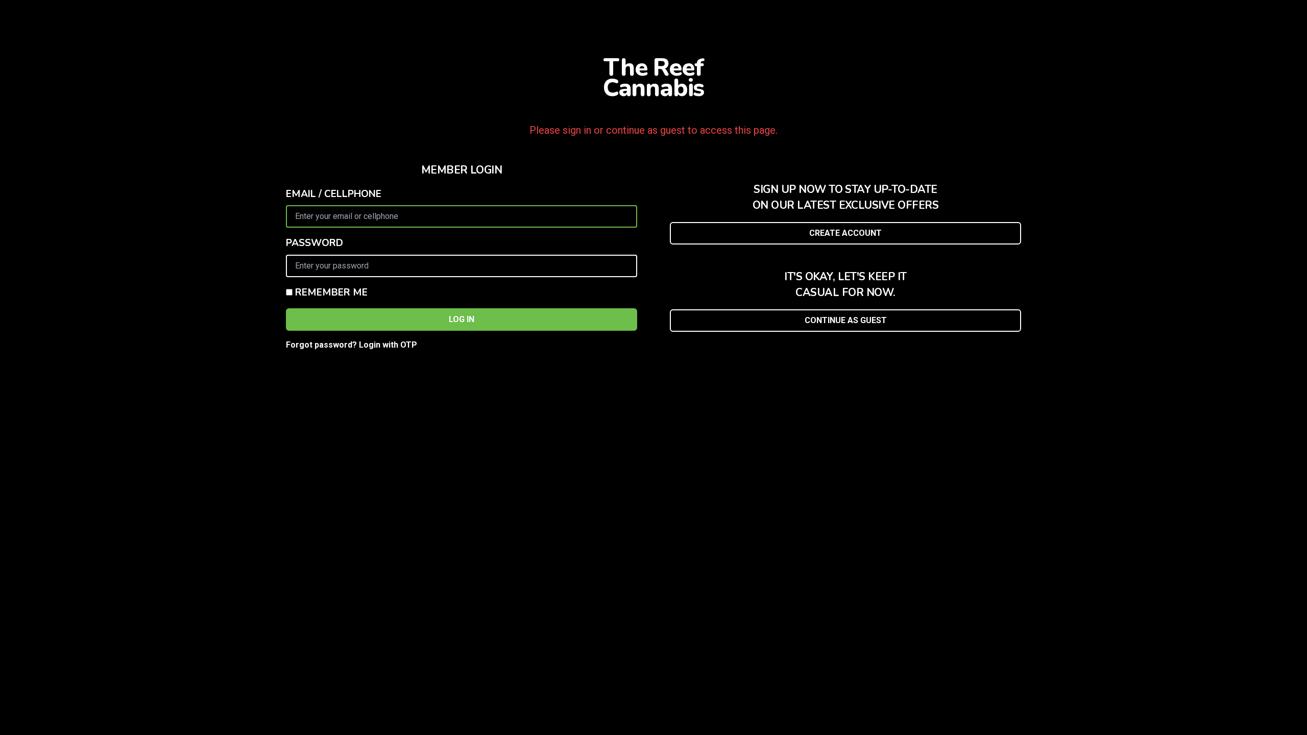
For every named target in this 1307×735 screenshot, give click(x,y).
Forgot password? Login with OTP (351, 345)
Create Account (845, 233)
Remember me (330, 292)
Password (314, 243)
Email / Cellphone (333, 194)
